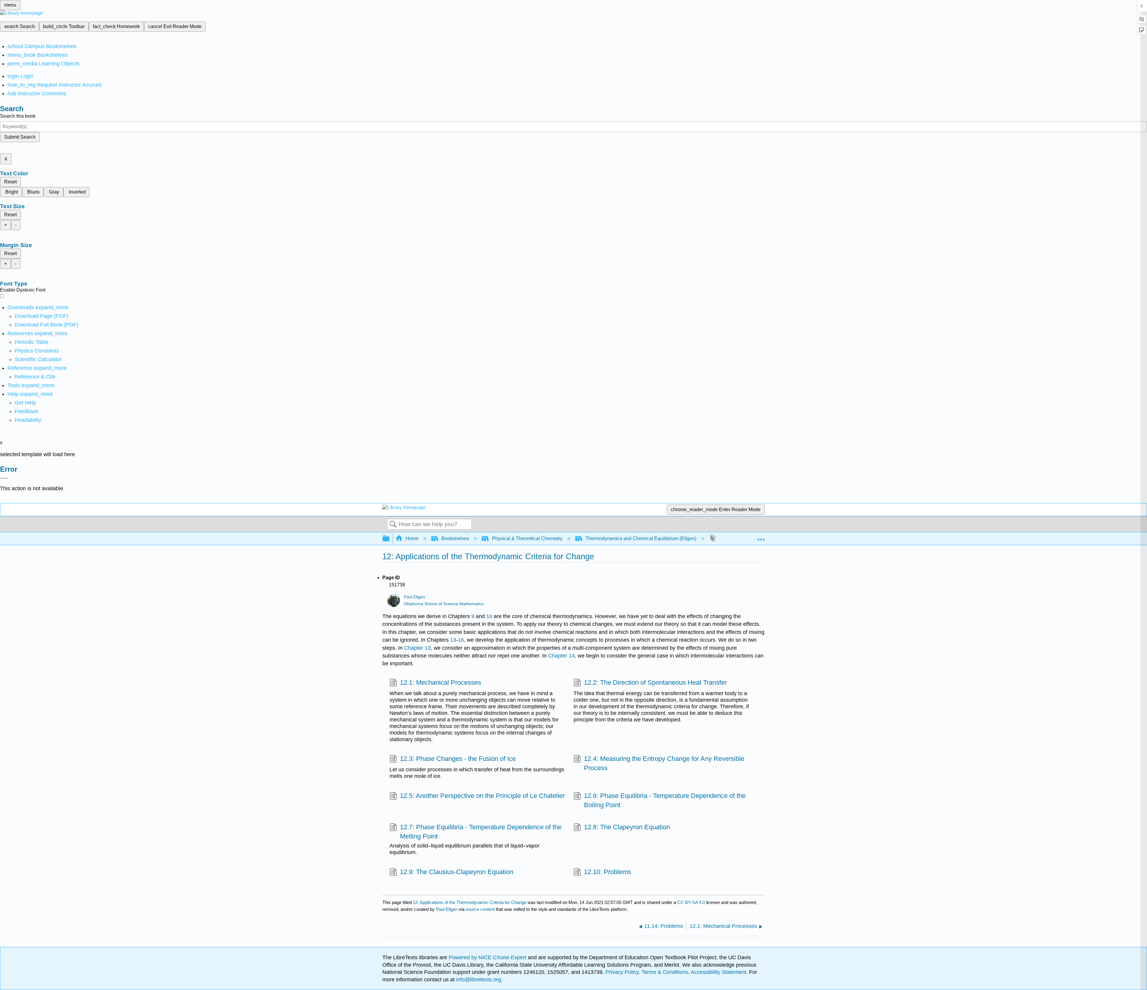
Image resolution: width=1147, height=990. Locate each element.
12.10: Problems (607, 872)
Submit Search (20, 137)
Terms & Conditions (665, 972)
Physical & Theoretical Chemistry (527, 538)
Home (412, 538)
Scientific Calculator (38, 359)
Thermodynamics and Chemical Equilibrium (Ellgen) (640, 538)
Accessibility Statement (718, 972)
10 (489, 616)
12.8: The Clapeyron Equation (627, 827)
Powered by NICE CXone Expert (488, 957)
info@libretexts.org (478, 980)
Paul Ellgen (414, 597)
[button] (26, 411)
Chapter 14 (561, 656)
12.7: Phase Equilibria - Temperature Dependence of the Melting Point (481, 831)
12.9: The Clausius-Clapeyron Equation (456, 872)
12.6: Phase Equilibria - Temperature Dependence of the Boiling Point (665, 800)
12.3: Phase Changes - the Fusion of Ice (458, 758)
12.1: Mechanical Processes (440, 682)
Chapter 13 (417, 648)
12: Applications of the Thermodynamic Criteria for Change (469, 902)
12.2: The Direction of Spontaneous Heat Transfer (655, 682)
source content (480, 909)
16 (461, 640)
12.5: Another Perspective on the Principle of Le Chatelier (482, 795)
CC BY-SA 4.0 (691, 902)
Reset (10, 181)
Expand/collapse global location (761, 536)
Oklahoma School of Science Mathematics (444, 604)
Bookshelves (455, 538)
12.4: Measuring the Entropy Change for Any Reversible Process (664, 763)
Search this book (18, 116)
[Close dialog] (4, 478)
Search (393, 524)
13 (453, 640)
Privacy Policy (622, 972)
